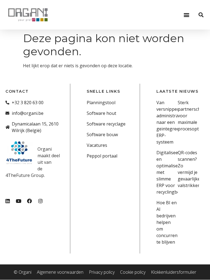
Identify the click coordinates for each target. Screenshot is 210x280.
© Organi (22, 272)
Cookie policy (132, 272)
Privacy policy (102, 272)
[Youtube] (19, 201)
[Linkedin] (8, 201)
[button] (186, 14)
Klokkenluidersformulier (173, 272)
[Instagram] (40, 201)
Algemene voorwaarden (60, 272)
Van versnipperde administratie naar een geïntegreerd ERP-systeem (170, 122)
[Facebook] (29, 201)
